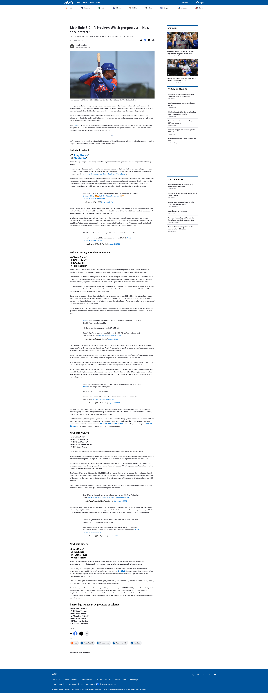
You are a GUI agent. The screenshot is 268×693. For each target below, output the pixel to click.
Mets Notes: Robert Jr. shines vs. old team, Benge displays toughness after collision (180, 52)
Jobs (124, 680)
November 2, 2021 (120, 501)
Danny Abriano (172, 107)
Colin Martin (177, 56)
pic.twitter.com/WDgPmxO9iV (94, 198)
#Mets (129, 238)
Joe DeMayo (171, 98)
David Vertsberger (173, 143)
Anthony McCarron (173, 222)
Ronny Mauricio (81, 155)
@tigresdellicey (88, 196)
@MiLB (105, 497)
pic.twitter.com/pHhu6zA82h (93, 240)
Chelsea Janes (172, 231)
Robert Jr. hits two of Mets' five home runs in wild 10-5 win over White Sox (181, 79)
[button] (200, 2)
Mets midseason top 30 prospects (177, 211)
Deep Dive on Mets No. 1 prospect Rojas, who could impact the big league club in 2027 (181, 95)
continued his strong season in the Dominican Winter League (104, 174)
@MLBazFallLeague (94, 497)
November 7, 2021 (108, 202)
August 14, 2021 (114, 403)
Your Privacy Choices (87, 684)
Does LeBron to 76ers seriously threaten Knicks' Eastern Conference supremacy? (181, 203)
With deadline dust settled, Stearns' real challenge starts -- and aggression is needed (182, 113)
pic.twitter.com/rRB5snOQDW (110, 335)
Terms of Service (71, 684)
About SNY (56, 680)
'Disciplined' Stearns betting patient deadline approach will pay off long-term (180, 228)
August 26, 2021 (114, 244)
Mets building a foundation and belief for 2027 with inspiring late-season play (181, 185)
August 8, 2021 (113, 339)
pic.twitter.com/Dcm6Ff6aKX (118, 497)
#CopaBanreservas (113, 196)
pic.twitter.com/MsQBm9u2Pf (103, 399)
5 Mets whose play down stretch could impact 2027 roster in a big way (181, 122)
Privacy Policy (57, 684)
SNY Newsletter (86, 680)
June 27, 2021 (113, 536)
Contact (117, 680)
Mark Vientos (80, 157)
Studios (108, 680)
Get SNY (99, 680)
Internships (134, 680)
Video (92, 2)
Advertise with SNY (70, 680)
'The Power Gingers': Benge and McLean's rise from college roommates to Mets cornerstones (181, 219)
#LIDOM (102, 196)
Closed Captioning (109, 684)
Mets (75, 125)
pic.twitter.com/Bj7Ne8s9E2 (93, 532)
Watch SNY (185, 2)
